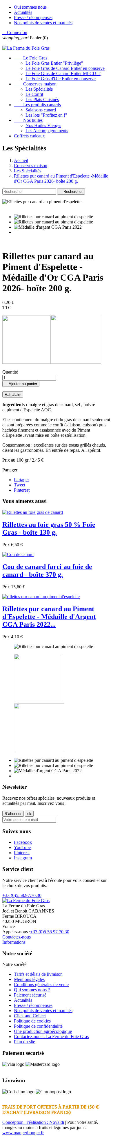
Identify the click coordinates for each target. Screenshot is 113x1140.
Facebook (23, 842)
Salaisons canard (40, 109)
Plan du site (24, 1041)
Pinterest (22, 490)
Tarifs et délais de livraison (38, 974)
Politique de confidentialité (38, 1026)
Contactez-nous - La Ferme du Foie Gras (51, 1036)
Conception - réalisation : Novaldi (33, 1122)
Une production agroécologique (43, 1031)
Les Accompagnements (46, 130)
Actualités (23, 12)
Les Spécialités (39, 89)
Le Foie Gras (30, 57)
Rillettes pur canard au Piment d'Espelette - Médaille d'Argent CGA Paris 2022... (49, 616)
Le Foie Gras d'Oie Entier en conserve (60, 78)
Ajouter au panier (21, 384)
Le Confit (34, 94)
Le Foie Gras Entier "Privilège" (54, 63)
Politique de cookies (32, 1020)
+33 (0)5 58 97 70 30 (49, 931)
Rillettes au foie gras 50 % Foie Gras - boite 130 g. (48, 528)
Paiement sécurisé (30, 994)
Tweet (19, 484)
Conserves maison (35, 83)
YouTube (22, 847)
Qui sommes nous (30, 7)
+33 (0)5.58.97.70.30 (21, 895)
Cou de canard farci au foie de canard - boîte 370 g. (47, 570)
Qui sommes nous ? (32, 989)
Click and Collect (30, 1015)
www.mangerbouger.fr (23, 1132)
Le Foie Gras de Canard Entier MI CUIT (63, 73)
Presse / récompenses (33, 17)
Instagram (23, 857)
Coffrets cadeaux (29, 135)
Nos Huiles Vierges (43, 125)
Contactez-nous (16, 936)
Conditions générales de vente (41, 984)
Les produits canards (37, 104)
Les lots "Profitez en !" (46, 115)
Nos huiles (28, 120)
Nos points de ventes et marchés (43, 22)
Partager (21, 479)
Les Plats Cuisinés (42, 99)
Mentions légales (29, 979)
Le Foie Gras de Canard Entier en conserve (65, 68)
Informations (13, 942)
